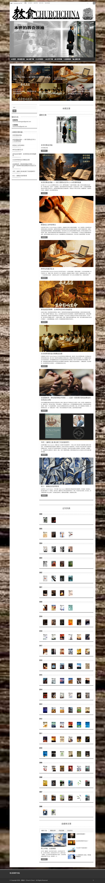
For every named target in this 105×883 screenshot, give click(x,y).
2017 (40, 646)
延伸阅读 (68, 59)
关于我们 (30, 3)
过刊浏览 (40, 59)
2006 (40, 807)
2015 (40, 675)
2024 (40, 543)
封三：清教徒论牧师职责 (50, 486)
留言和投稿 (47, 3)
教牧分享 (53, 830)
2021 (40, 587)
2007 (40, 792)
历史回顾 (61, 830)
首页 (25, 3)
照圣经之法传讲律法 (48, 225)
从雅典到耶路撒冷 (80, 834)
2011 (40, 733)
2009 (40, 763)
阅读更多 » (44, 150)
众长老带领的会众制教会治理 (51, 94)
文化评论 (70, 830)
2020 (40, 602)
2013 (40, 704)
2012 (40, 719)
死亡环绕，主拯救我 (48, 848)
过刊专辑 (59, 59)
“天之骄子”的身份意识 (81, 848)
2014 (40, 690)
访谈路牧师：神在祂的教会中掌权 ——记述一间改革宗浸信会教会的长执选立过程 (79, 91)
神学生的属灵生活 (60, 79)
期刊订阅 (41, 3)
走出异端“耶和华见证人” (82, 841)
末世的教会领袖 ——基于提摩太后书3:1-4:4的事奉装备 (61, 182)
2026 (40, 514)
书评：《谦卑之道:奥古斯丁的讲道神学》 (55, 442)
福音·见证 (44, 830)
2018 (40, 631)
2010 (40, 748)
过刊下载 (50, 59)
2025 (40, 529)
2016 (40, 660)
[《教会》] (52, 12)
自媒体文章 (66, 824)
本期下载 (31, 59)
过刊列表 (66, 508)
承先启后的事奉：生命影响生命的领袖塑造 (56, 309)
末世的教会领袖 (46, 145)
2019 (40, 617)
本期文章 (22, 59)
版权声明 (36, 3)
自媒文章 (77, 59)
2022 (40, 573)
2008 (40, 777)
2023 (40, 558)
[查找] (94, 3)
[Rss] (93, 880)
